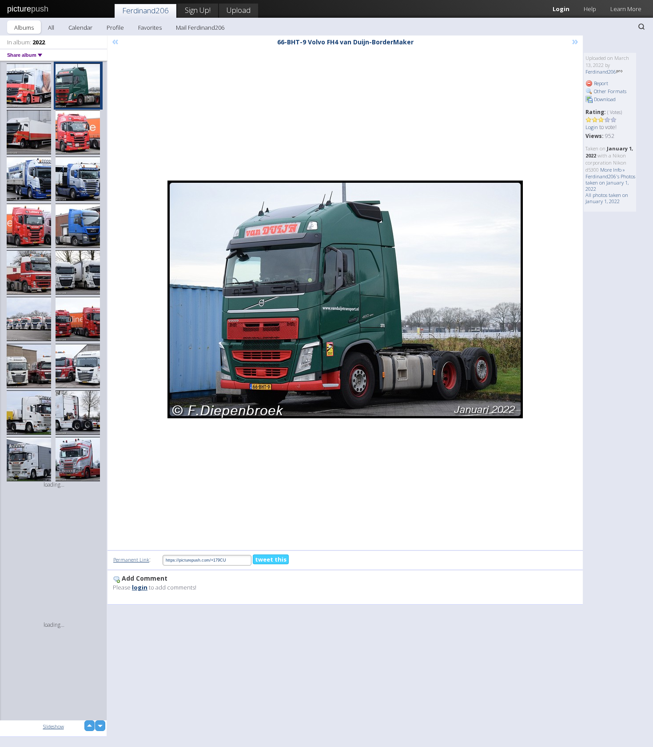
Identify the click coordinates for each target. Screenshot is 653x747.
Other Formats (609, 91)
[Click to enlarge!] (345, 299)
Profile (115, 27)
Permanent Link (131, 559)
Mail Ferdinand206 (200, 27)
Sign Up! (198, 10)
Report (600, 83)
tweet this (271, 559)
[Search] (641, 27)
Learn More (625, 9)
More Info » (612, 169)
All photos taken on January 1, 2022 (606, 198)
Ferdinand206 (145, 10)
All (51, 27)
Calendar (80, 27)
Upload (239, 10)
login (139, 587)
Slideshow (53, 726)
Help (590, 9)
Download (604, 99)
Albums (24, 27)
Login (561, 9)
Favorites (150, 27)
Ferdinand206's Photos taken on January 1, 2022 (610, 182)
